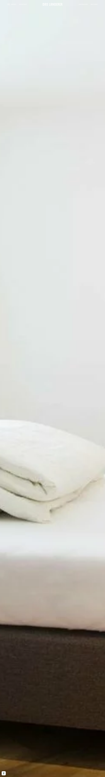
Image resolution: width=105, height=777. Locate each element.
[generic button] (82, 363)
